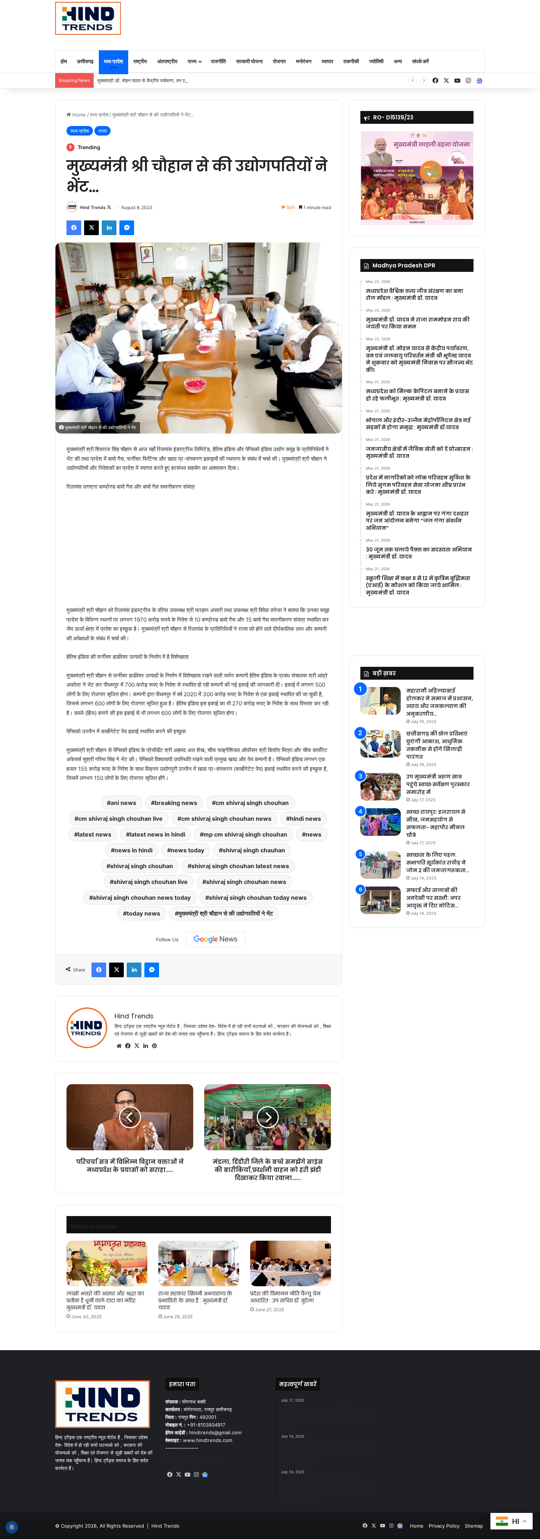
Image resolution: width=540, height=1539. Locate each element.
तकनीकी (351, 61)
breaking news (176, 802)
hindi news (305, 818)
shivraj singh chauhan (254, 850)
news (313, 834)
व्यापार (327, 61)
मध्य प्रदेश (113, 61)
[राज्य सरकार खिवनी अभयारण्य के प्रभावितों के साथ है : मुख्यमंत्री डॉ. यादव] (198, 1263)
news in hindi (133, 850)
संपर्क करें (420, 61)
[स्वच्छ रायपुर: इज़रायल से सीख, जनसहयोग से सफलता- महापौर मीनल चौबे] (380, 822)
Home (78, 115)
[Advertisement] (343, 23)
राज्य (192, 61)
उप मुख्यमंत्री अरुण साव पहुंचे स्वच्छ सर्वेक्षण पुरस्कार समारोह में (438, 784)
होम (64, 61)
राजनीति (218, 61)
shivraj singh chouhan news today (142, 897)
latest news (94, 834)
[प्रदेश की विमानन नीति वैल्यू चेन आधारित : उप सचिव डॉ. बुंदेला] (290, 1263)
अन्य (398, 61)
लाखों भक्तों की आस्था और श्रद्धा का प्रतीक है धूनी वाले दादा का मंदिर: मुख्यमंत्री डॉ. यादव (105, 1300)
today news (143, 913)
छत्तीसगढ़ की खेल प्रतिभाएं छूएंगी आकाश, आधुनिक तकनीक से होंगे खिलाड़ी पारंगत (437, 745)
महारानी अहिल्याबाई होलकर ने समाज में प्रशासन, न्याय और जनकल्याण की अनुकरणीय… (439, 702)
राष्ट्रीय (140, 61)
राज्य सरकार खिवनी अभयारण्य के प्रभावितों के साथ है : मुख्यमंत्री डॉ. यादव (195, 1300)
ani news (123, 802)
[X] (136, 1046)
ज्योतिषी (376, 61)
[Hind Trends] (88, 18)
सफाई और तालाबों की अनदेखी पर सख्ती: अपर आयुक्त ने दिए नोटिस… (433, 898)
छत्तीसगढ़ (85, 61)
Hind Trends (93, 207)
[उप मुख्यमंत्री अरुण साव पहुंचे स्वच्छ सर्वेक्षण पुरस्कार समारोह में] (380, 787)
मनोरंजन (304, 61)
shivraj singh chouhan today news (258, 897)
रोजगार (279, 61)
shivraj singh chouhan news (246, 881)
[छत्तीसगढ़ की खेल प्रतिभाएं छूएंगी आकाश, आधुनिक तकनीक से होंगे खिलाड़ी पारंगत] (380, 744)
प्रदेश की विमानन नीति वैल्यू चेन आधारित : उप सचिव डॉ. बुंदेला (285, 1297)
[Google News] (215, 939)
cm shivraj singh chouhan (252, 802)
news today (187, 850)
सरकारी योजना (249, 61)
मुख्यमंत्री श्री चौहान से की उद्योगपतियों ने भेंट (226, 913)
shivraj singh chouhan (141, 866)
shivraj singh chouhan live (151, 881)
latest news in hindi (157, 834)
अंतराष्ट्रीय (167, 61)
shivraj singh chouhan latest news (240, 866)
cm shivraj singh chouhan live (120, 818)
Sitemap (474, 1526)
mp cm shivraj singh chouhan (245, 834)
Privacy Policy (444, 1526)
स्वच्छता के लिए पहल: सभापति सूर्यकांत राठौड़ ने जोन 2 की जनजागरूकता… (437, 862)
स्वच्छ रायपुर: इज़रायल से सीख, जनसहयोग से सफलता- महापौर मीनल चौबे (435, 823)
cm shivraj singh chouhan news (226, 818)
